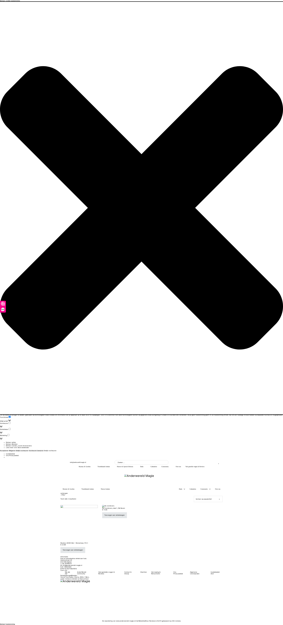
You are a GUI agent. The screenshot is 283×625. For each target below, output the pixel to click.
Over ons (178, 466)
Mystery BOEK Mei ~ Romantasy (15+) (74, 543)
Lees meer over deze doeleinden (17, 447)
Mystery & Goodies (85, 466)
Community (165, 466)
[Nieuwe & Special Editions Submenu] (135, 466)
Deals (141, 466)
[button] (141, 208)
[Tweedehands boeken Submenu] (111, 466)
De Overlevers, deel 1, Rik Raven (113, 508)
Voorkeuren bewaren (36, 450)
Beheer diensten (12, 444)
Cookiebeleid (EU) (215, 573)
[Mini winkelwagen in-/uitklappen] (222, 462)
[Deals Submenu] (145, 466)
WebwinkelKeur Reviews (146, 621)
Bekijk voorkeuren (22, 450)
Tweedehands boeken (104, 466)
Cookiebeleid (10, 454)
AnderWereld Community (81, 573)
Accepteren (4, 450)
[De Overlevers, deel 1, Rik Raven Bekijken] (108, 506)
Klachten (143, 572)
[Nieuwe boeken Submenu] (111, 489)
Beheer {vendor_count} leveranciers (19, 446)
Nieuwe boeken (105, 489)
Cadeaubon (153, 466)
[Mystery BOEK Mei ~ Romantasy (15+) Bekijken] (79, 523)
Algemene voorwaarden (194, 573)
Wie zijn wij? (67, 573)
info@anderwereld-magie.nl (78, 462)
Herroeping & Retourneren (155, 573)
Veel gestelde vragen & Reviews (194, 466)
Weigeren (12, 450)
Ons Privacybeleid (12, 455)
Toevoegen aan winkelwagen (73, 550)
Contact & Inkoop (127, 573)
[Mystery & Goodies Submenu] (92, 466)
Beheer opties (11, 442)
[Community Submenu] (170, 466)
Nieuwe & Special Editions (125, 466)
